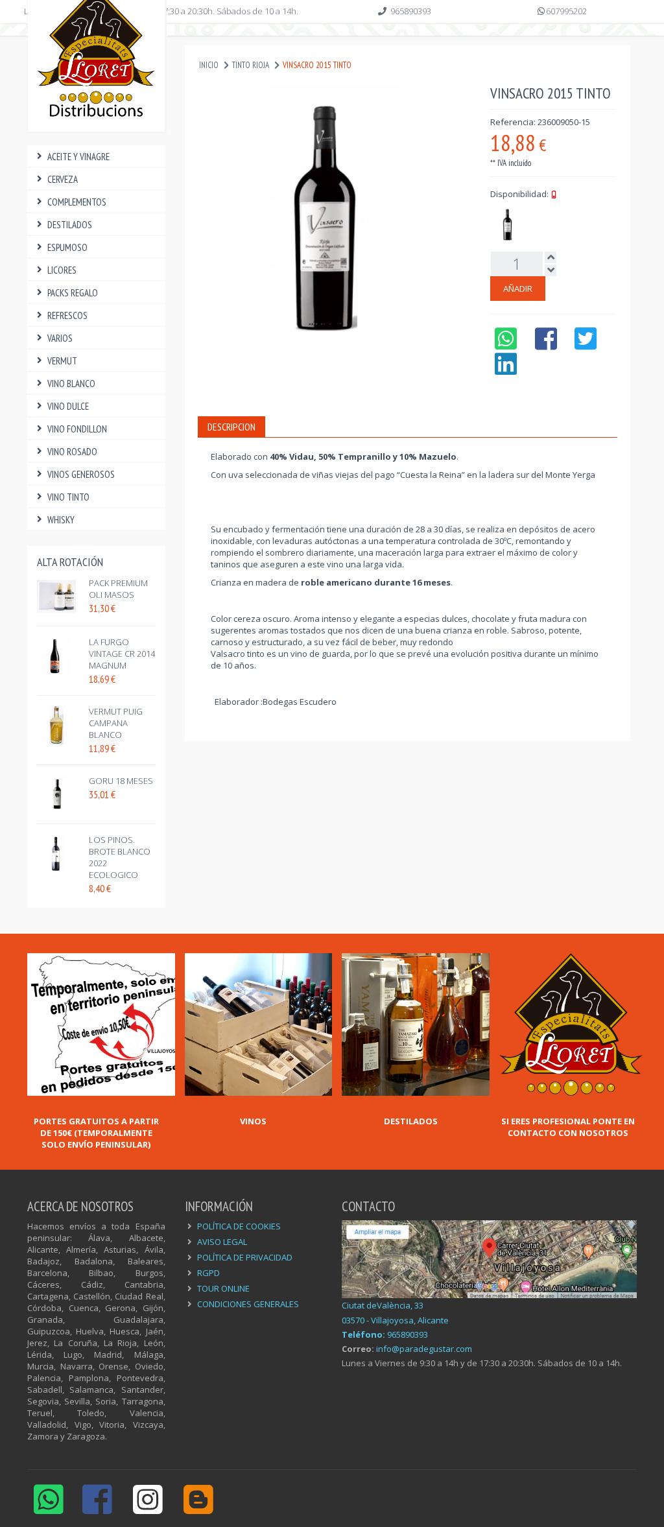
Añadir (517, 288)
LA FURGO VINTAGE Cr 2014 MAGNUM (122, 653)
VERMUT (62, 361)
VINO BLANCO (71, 383)
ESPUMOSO (67, 247)
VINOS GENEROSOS (81, 474)
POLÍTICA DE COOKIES (239, 1226)
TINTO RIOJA (250, 65)
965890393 (410, 11)
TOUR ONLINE (223, 1288)
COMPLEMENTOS (76, 202)
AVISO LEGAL (222, 1242)
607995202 (566, 11)
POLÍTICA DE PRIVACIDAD (244, 1257)
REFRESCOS (67, 315)
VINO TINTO (68, 497)
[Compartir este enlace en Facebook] (546, 345)
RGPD (208, 1273)
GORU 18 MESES (121, 781)
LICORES (62, 270)
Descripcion (231, 426)
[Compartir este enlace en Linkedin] (506, 370)
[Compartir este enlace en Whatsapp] (506, 345)
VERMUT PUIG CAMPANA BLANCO (116, 722)
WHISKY (61, 520)
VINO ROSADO (72, 451)
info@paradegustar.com (424, 1349)
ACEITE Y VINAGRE (78, 156)
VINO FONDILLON (77, 429)
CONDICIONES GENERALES (248, 1304)
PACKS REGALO (72, 293)
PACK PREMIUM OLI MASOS (118, 588)
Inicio (209, 65)
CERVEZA (62, 179)
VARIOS (60, 338)
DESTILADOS (69, 225)
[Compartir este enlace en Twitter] (586, 345)
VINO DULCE (68, 406)
